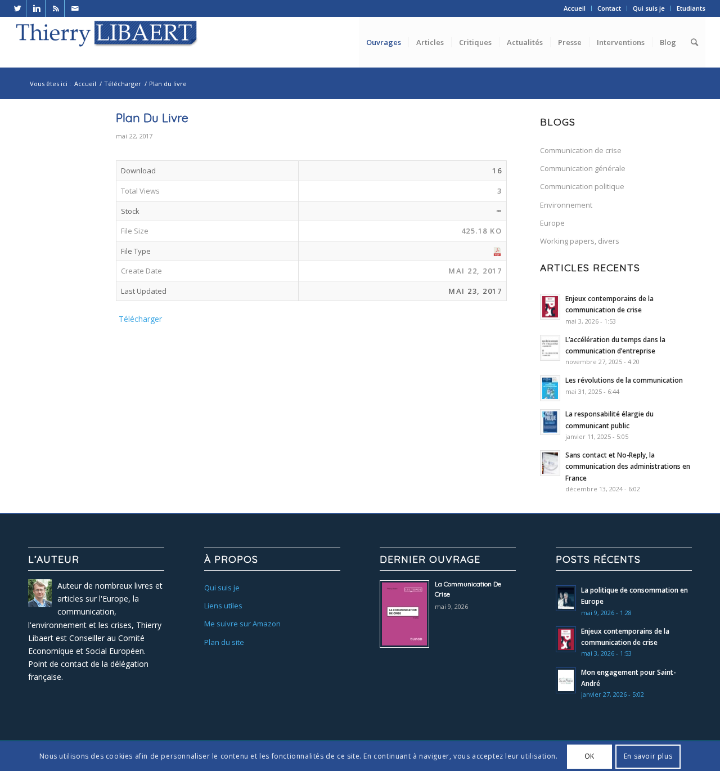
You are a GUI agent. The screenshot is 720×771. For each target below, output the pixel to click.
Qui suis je (649, 8)
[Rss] (56, 8)
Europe (552, 223)
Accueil (575, 8)
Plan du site (224, 642)
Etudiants (691, 8)
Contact (609, 8)
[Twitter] (18, 8)
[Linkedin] (37, 8)
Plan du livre (152, 117)
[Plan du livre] (50, 164)
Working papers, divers (579, 241)
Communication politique (582, 186)
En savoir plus (648, 756)
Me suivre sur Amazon (242, 623)
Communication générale (583, 168)
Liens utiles (223, 605)
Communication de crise (581, 150)
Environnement (566, 205)
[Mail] (75, 8)
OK (589, 756)
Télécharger (122, 83)
